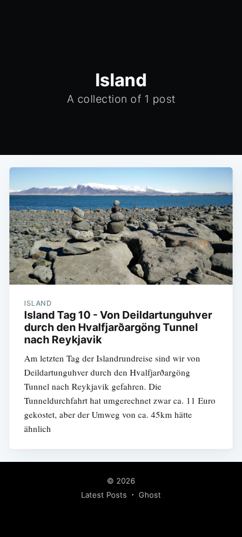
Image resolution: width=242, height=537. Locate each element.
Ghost (150, 494)
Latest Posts (104, 494)
